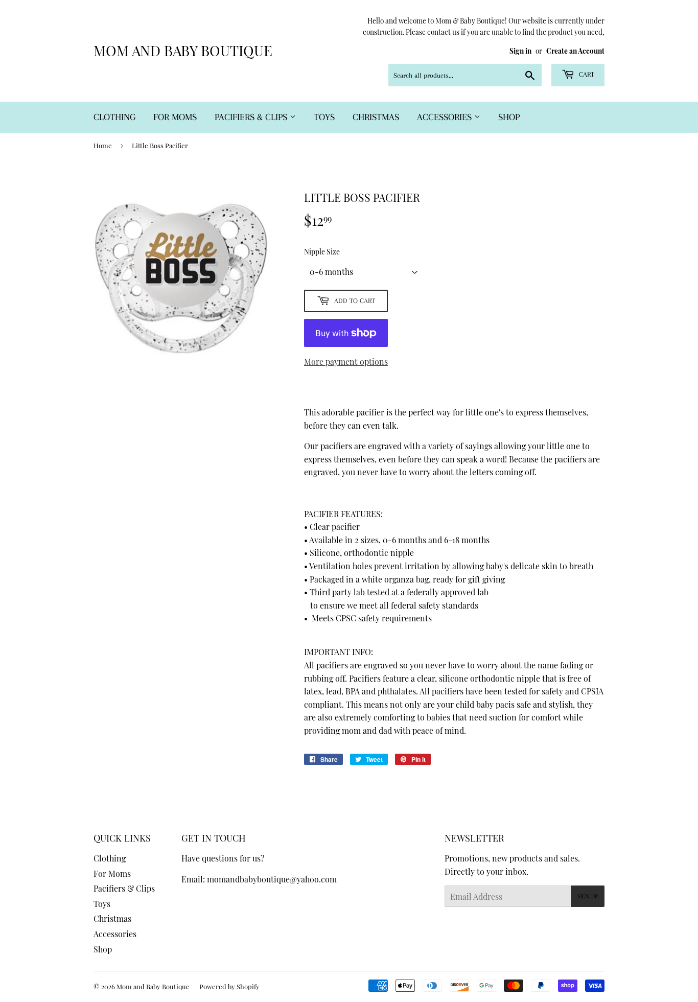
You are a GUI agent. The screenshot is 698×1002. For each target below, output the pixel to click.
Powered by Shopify (229, 986)
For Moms (175, 117)
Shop (509, 117)
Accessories (445, 117)
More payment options (346, 361)
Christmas (376, 117)
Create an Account (575, 50)
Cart (585, 74)
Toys (324, 117)
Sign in (520, 50)
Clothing (114, 117)
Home (103, 145)
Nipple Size (322, 252)
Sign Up (587, 896)
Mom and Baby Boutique (183, 50)
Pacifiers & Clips (252, 117)
